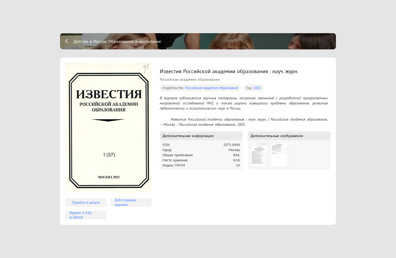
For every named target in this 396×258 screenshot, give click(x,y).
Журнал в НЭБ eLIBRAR (80, 215)
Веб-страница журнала (125, 202)
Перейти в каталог (86, 202)
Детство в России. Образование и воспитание (117, 41)
